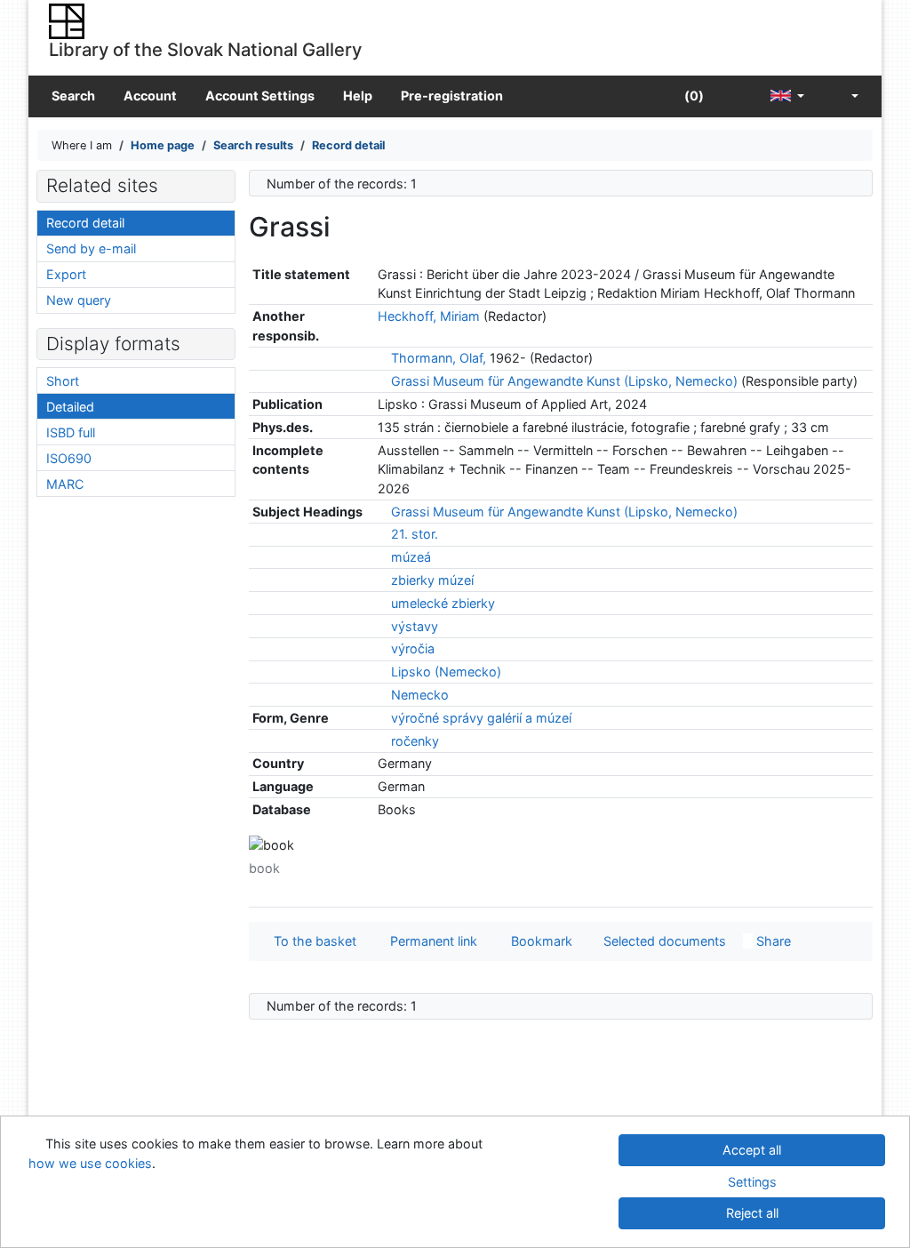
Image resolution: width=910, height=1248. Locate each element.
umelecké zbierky (443, 603)
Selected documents (663, 940)
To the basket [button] (311, 940)
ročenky (415, 740)
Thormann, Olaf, (438, 357)
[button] (737, 96)
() (693, 95)
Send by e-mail (91, 248)
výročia (413, 648)
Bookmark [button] (538, 940)
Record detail (85, 222)
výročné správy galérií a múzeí (481, 717)
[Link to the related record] (382, 357)
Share (772, 940)
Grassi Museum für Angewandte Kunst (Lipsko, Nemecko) (564, 380)
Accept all (751, 1149)
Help (357, 95)
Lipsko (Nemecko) (446, 671)
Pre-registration (452, 95)
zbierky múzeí (432, 580)
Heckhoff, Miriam (429, 316)
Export (66, 274)
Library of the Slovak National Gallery (205, 49)
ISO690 (69, 458)
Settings (752, 1181)
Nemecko (420, 694)
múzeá (411, 556)
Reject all (752, 1212)
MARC (65, 484)
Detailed (70, 406)
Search (73, 95)
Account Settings (260, 95)
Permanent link (430, 940)
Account (150, 95)
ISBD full (70, 432)
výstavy (414, 626)
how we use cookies (90, 1163)
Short (62, 380)
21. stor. (414, 533)
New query (78, 300)
